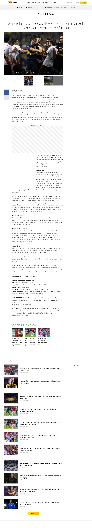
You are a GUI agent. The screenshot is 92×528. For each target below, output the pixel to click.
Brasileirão (56, 7)
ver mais (32, 513)
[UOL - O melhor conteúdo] (12, 2)
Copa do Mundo (63, 7)
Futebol (46, 13)
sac (68, 2)
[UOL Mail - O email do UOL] (71, 3)
